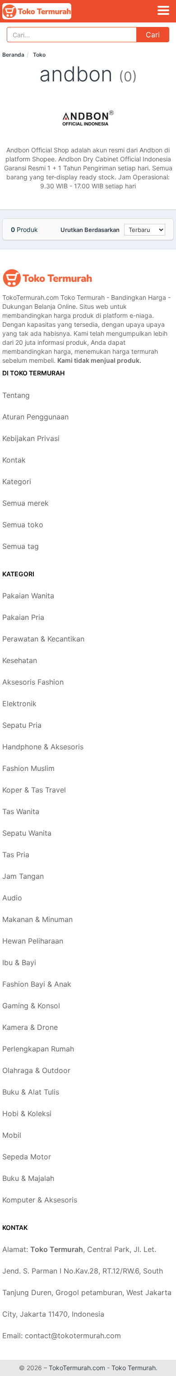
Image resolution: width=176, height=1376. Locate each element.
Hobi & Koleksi (26, 1113)
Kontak (14, 459)
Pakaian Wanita (28, 595)
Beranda (13, 54)
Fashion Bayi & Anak (36, 984)
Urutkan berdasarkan (90, 229)
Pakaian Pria (23, 617)
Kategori (16, 481)
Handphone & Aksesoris (42, 746)
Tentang (16, 395)
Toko (39, 54)
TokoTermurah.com (77, 1368)
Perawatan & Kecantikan (43, 638)
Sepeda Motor (26, 1156)
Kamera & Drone (30, 1027)
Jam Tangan (23, 876)
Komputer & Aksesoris (39, 1199)
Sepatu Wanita (26, 832)
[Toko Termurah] (47, 278)
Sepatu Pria (22, 725)
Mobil (11, 1135)
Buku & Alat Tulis (30, 1091)
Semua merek (25, 503)
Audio (12, 897)
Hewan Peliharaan (32, 940)
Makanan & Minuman (37, 919)
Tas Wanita (20, 811)
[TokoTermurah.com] (50, 11)
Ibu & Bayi (19, 962)
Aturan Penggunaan (35, 416)
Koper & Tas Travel (34, 789)
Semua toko (22, 524)
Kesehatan (19, 660)
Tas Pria (15, 854)
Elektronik (19, 703)
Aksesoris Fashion (33, 681)
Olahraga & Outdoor (36, 1070)
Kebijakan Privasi (31, 438)
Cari (153, 34)
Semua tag (20, 546)
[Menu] (163, 10)
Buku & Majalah (28, 1178)
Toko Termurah (133, 1368)
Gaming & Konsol (31, 1005)
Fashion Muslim (28, 768)
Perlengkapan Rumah (38, 1048)
